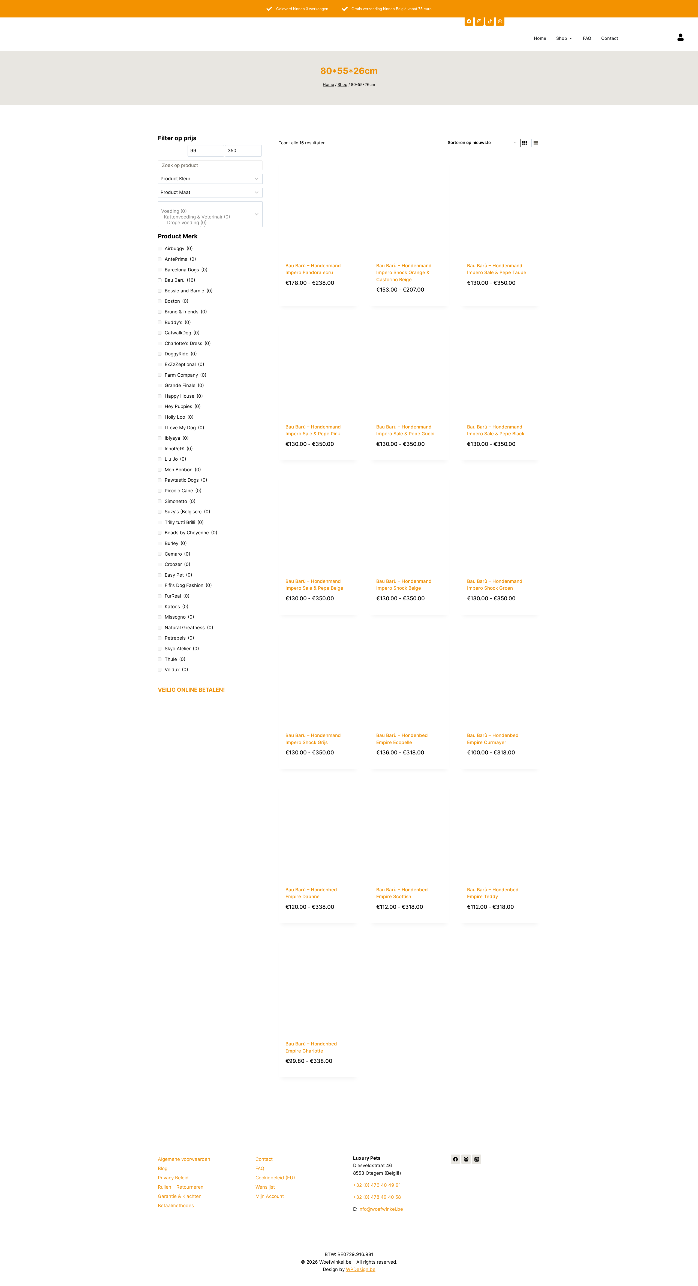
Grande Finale (184, 385)
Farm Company (185, 375)
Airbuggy (179, 248)
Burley (176, 543)
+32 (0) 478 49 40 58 (377, 1197)
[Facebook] (469, 21)
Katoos (176, 606)
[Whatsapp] (500, 21)
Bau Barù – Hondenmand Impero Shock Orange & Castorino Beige (404, 272)
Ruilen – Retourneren (180, 1187)
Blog (162, 1168)
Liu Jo (175, 459)
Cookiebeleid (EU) (275, 1177)
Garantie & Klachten (179, 1196)
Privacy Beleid (173, 1177)
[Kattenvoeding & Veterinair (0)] (207, 217)
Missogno (179, 617)
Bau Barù (180, 280)
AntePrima (180, 259)
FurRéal (177, 596)
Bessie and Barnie (189, 290)
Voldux (176, 669)
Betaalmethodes (176, 1205)
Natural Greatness (189, 627)
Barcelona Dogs (186, 269)
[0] (207, 205)
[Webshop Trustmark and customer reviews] (210, 752)
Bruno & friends (186, 311)
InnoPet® (179, 448)
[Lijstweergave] (535, 143)
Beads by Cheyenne (191, 532)
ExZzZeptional (184, 364)
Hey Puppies (183, 406)
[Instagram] (479, 21)
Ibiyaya (177, 438)
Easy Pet (178, 575)
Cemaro (177, 554)
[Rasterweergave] (524, 143)
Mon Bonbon (183, 469)
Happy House (184, 396)
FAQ (259, 1168)
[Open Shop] (570, 38)
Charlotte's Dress (188, 343)
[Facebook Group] (466, 1159)
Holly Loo (179, 417)
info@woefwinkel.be (381, 1209)
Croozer (177, 564)
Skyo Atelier (182, 648)
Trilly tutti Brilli (184, 522)
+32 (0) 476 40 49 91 (377, 1185)
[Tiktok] (489, 21)
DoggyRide (181, 353)
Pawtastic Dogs (186, 480)
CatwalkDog (182, 332)
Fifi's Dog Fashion (188, 585)
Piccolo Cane (183, 490)
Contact (264, 1159)
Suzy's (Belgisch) (187, 511)
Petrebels (179, 638)
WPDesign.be (360, 1269)
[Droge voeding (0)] (207, 223)
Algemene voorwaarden (184, 1159)
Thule (175, 659)
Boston (176, 301)
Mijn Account (269, 1196)
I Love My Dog (184, 427)
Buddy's (178, 322)
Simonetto (180, 501)
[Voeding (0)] (207, 211)
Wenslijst (265, 1187)
